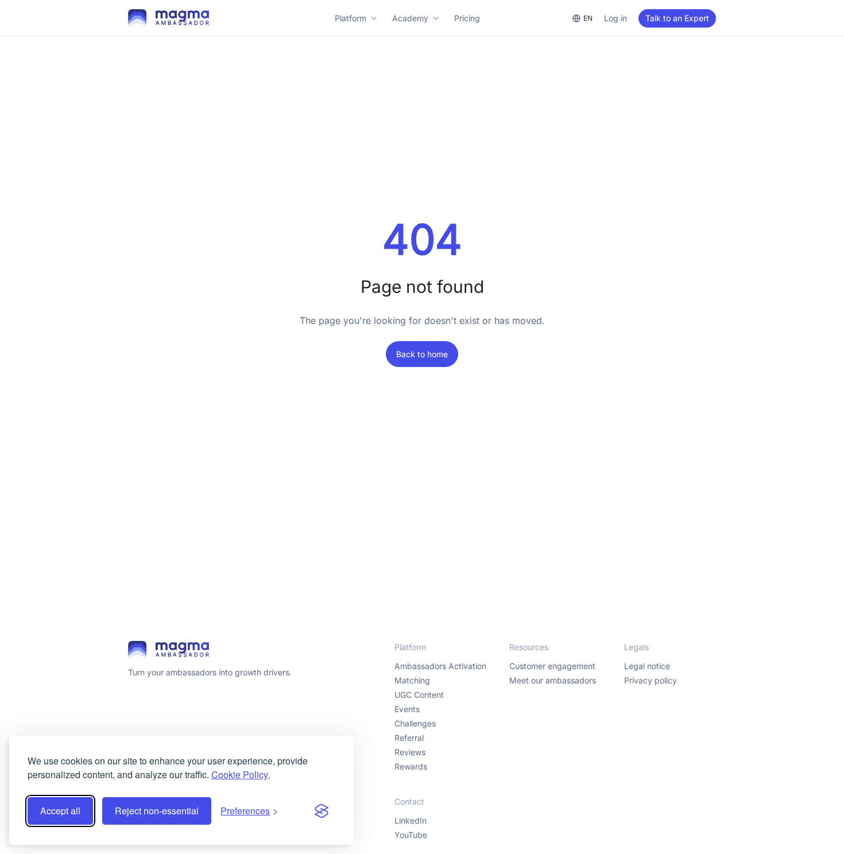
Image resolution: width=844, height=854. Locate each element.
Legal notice (647, 666)
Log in (615, 18)
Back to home (422, 354)
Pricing (467, 18)
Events (407, 709)
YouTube (410, 835)
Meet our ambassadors (552, 680)
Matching (412, 680)
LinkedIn (410, 820)
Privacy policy (650, 680)
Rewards (410, 766)
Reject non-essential (157, 810)
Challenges (415, 723)
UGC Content (419, 695)
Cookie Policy (239, 774)
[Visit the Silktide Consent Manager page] (321, 811)
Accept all (60, 810)
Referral (409, 738)
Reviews (409, 752)
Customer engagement (552, 666)
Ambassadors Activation (440, 666)
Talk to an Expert (677, 18)
